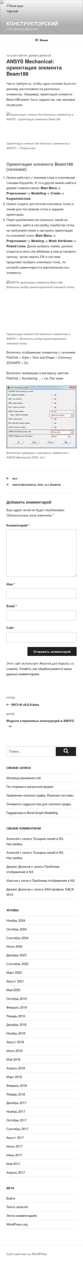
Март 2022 (14, 972)
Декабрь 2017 (16, 1102)
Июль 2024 (14, 946)
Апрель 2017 (15, 1172)
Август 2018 (15, 1042)
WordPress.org (16, 1224)
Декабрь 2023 (16, 955)
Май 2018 (13, 1059)
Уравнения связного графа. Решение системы (39, 795)
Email (11, 606)
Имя (10, 584)
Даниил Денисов (39, 55)
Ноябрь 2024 (15, 920)
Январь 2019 (15, 1016)
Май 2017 (13, 1163)
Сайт (10, 627)
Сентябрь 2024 (17, 938)
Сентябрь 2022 (17, 963)
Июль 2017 (14, 1146)
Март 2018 (14, 1076)
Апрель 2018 (15, 1068)
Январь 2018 (15, 1094)
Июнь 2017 (14, 1155)
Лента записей (17, 1207)
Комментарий (18, 525)
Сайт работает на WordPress (26, 1254)
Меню (44, 40)
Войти (10, 1198)
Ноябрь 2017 (15, 1111)
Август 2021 (15, 981)
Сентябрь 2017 (17, 1129)
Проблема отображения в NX (53, 880)
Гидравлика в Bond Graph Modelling (32, 812)
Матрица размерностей (23, 778)
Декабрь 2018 (16, 1024)
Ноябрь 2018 (15, 1033)
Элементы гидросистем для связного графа (38, 804)
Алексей (12, 838)
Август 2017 (15, 1137)
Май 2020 (13, 990)
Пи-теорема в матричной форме (29, 786)
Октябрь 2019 (16, 998)
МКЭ (14, 478)
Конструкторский (32, 23)
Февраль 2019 (16, 1007)
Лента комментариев (21, 1215)
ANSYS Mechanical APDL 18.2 (30, 484)
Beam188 (55, 484)
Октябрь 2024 (16, 929)
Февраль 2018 (16, 1085)
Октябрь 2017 (16, 1120)
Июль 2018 (14, 1050)
